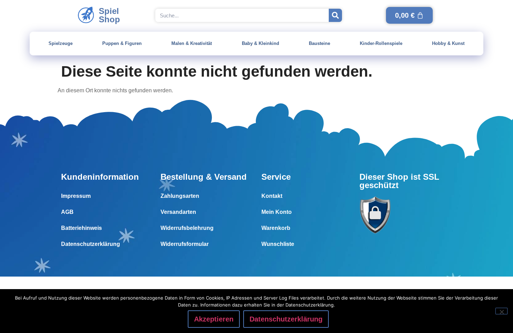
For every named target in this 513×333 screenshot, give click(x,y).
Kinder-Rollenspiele (381, 43)
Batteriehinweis (81, 228)
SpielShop (109, 15)
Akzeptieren (213, 319)
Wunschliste (277, 244)
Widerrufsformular (185, 244)
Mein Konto (276, 212)
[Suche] (335, 15)
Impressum (76, 196)
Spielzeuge (61, 43)
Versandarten (178, 212)
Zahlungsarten (180, 196)
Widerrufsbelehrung (187, 228)
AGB (67, 212)
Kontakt (271, 196)
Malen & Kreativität (191, 43)
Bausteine (319, 43)
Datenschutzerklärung (90, 244)
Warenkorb (275, 228)
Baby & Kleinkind (260, 43)
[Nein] (501, 311)
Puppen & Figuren (122, 43)
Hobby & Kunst (448, 43)
